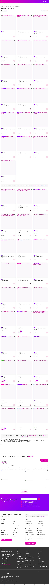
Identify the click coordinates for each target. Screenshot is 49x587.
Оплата (18, 555)
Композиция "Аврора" (4, 328)
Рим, (38, 532)
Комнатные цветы (41, 561)
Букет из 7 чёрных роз (4, 280)
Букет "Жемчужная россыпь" (38, 256)
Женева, (26, 532)
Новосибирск (3, 536)
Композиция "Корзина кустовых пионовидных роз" (22, 207)
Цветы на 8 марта (41, 563)
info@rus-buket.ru (5, 561)
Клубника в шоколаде (42, 559)
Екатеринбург (3, 525)
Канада (41, 525)
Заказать (14, 36)
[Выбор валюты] (38, 3)
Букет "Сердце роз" (4, 32)
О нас (18, 551)
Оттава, (38, 525)
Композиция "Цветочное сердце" (6, 231)
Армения (30, 530)
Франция (42, 526)
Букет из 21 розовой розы (38, 81)
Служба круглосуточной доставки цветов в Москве (10, 576)
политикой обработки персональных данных (33, 506)
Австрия (29, 526)
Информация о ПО (20, 565)
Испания (30, 537)
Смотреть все (24, 491)
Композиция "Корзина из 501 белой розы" (7, 256)
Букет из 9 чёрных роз (21, 377)
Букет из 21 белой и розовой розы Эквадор (40, 129)
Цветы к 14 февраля (41, 564)
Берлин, (26, 525)
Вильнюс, (27, 528)
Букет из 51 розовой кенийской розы (39, 377)
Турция (42, 536)
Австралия (42, 534)
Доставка (19, 553)
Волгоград (3, 521)
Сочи (14, 530)
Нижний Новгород (4, 534)
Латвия (40, 530)
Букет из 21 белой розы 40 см (38, 105)
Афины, (26, 521)
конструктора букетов (33, 435)
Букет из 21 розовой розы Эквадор (23, 153)
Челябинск (15, 536)
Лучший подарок (4, 426)
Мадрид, (27, 537)
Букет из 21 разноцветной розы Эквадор (7, 153)
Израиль (30, 523)
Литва (30, 528)
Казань (2, 526)
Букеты (39, 555)
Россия (41, 521)
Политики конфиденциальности (29, 555)
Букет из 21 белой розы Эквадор (6, 105)
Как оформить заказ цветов (30, 564)
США (32, 536)
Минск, (26, 539)
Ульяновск (15, 532)
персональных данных (29, 502)
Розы (38, 556)
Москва (3, 3)
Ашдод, (26, 523)
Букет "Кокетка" (3, 304)
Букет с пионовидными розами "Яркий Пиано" (23, 232)
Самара (14, 526)
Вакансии (19, 567)
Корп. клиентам (20, 558)
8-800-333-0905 (42, 516)
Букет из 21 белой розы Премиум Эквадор (24, 129)
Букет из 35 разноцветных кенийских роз (24, 304)
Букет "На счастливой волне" (38, 280)
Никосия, (39, 523)
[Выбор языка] (40, 3)
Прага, (38, 528)
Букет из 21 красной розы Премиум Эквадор (8, 129)
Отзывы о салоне (28, 563)
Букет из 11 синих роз (37, 304)
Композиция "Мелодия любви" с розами (24, 32)
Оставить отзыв (44, 460)
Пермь (14, 523)
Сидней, (38, 534)
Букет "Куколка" (36, 353)
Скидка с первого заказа (29, 566)
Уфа (13, 534)
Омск (14, 521)
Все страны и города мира (30, 543)
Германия (30, 525)
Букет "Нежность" (20, 426)
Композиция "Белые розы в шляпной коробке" (39, 33)
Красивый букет (3, 377)
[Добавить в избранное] (15, 15)
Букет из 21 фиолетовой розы (5, 177)
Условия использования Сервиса (29, 558)
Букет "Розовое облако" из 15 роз (23, 280)
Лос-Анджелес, (28, 536)
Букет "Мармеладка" (4, 206)
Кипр (42, 523)
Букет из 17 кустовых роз (21, 353)
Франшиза (19, 559)
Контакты (27, 551)
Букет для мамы (36, 426)
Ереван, (26, 530)
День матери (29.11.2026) (42, 566)
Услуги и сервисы (20, 561)
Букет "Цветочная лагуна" (21, 256)
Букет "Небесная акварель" (5, 353)
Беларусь (30, 539)
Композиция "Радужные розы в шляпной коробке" (40, 329)
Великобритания (32, 534)
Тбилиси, (39, 537)
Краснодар (3, 528)
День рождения (40, 551)
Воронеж (2, 523)
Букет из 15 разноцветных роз (38, 231)
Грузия (42, 537)
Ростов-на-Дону (16, 525)
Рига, (38, 530)
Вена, (26, 526)
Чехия (41, 528)
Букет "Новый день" (37, 206)
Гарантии (19, 556)
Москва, (38, 521)
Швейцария (31, 532)
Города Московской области (6, 539)
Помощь (27, 553)
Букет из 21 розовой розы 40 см (22, 81)
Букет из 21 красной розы (5, 57)
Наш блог (19, 563)
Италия (40, 532)
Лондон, (26, 534)
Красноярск (3, 530)
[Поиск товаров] (43, 1)
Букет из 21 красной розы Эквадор (23, 105)
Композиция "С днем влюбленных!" (39, 153)
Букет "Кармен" (20, 328)
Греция (29, 521)
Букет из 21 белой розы (4, 81)
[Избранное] (45, 1)
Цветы (39, 553)
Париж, (38, 526)
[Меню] (47, 1)
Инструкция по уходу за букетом (29, 561)
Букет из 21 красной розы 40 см (22, 57)
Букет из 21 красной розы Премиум (39, 57)
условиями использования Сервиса (31, 504)
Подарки (39, 558)
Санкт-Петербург (16, 528)
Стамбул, (39, 536)
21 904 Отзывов (4, 462)
